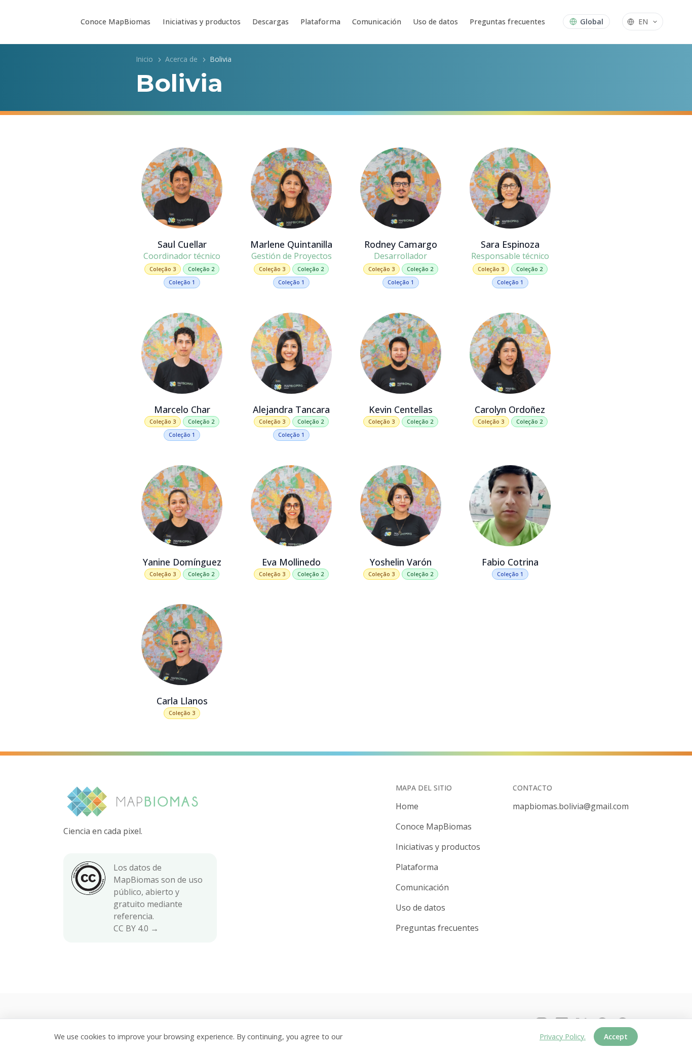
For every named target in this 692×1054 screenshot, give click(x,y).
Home (407, 806)
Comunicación (376, 21)
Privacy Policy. (563, 1036)
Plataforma (320, 21)
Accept (616, 1036)
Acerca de (181, 59)
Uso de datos (435, 21)
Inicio (144, 59)
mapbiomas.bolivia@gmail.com (571, 806)
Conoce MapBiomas (115, 21)
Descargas (270, 21)
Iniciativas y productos (202, 21)
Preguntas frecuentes (507, 21)
